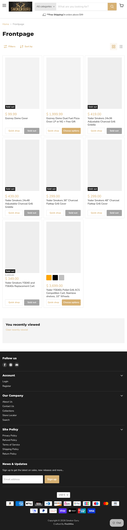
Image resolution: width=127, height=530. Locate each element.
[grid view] (113, 46)
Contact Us (8, 406)
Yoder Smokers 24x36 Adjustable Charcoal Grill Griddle (101, 121)
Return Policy (9, 453)
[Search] (112, 6)
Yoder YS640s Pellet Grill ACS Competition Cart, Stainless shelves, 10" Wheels (63, 293)
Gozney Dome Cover (16, 118)
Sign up (52, 479)
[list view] (121, 46)
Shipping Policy (10, 449)
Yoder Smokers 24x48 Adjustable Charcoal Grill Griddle (19, 203)
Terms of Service (11, 444)
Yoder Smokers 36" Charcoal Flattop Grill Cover (62, 202)
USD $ (62, 494)
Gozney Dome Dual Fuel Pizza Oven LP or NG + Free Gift (63, 120)
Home (5, 24)
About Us (7, 401)
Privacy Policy (9, 435)
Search (6, 419)
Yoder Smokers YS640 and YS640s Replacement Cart (20, 284)
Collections (8, 410)
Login (5, 381)
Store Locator (9, 415)
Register (6, 386)
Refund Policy (9, 440)
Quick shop (14, 130)
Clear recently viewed (17, 330)
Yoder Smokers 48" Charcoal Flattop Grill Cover (103, 202)
